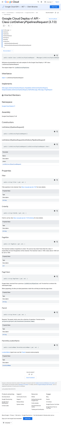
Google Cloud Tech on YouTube (51, 407)
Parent (23, 352)
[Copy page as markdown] (8, 25)
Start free (54, 7)
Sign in (57, 2)
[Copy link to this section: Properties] (13, 171)
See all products (6, 396)
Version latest (8, 51)
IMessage (5, 88)
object (3, 77)
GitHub (33, 396)
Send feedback (53, 18)
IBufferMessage (32, 90)
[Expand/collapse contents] (11, 30)
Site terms (18, 415)
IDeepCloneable (6, 90)
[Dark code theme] (54, 55)
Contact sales (5, 405)
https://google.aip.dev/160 (28, 187)
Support (19, 399)
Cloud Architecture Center (36, 406)
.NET (23, 7)
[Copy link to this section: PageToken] (11, 272)
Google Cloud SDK (12, 7)
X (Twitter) (49, 401)
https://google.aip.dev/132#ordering (23, 218)
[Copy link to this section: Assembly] (11, 112)
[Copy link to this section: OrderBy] (9, 207)
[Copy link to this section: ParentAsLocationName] (21, 341)
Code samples (35, 403)
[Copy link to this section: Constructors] (15, 122)
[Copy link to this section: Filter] (7, 176)
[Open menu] (2, 2)
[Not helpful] (58, 12)
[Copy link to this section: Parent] (8, 308)
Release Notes (20, 401)
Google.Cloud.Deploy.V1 (8, 106)
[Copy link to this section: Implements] (13, 84)
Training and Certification (37, 409)
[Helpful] (55, 12)
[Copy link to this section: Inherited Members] (22, 95)
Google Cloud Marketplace (5, 402)
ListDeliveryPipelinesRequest (16, 88)
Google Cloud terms (27, 415)
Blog (47, 396)
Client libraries (32, 7)
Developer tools (19, 12)
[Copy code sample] (57, 55)
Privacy (12, 415)
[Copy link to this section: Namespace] (13, 102)
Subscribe (27, 418)
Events (48, 399)
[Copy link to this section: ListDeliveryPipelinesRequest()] (25, 127)
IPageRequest (48, 90)
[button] (30, 95)
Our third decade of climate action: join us (44, 415)
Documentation (10, 12)
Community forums (22, 396)
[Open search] (38, 2)
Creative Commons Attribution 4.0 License (45, 383)
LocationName (6, 352)
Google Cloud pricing (7, 399)
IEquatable (28, 88)
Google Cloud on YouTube (52, 404)
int (4, 266)
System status (20, 404)
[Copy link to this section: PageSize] (10, 237)
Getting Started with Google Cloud (36, 400)
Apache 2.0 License (23, 384)
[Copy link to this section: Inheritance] (13, 74)
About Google (5, 415)
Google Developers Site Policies (44, 384)
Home (3, 12)
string (5, 200)
